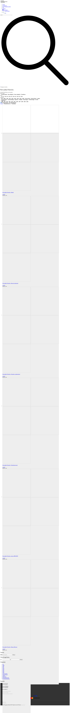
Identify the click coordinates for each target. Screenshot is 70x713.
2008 (3, 665)
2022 (3, 668)
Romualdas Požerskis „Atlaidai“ (8, 192)
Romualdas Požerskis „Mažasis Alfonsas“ (9, 647)
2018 (3, 666)
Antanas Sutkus (4, 673)
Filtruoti (1, 103)
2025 (3, 671)
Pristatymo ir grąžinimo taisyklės (7, 693)
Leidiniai (3, 675)
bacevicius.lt (23, 704)
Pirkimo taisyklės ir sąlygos (6, 691)
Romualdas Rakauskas (6, 678)
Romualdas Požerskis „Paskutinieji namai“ (10, 465)
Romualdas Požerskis (5, 677)
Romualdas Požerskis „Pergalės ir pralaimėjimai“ (11, 374)
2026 (3, 672)
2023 (3, 669)
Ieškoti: (1, 654)
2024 (3, 670)
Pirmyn (14, 654)
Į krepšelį (3, 194)
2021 (3, 667)
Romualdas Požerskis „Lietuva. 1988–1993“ (10, 556)
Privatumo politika (5, 692)
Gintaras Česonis (5, 674)
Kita (3, 664)
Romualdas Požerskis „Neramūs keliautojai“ (10, 283)
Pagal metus (4, 676)
